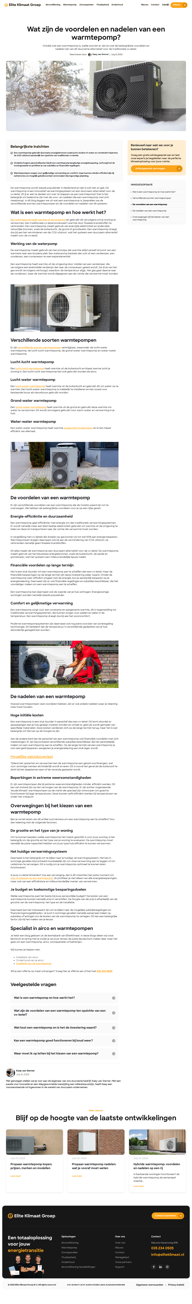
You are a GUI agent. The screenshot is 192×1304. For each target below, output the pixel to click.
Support (119, 1266)
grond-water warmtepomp (30, 407)
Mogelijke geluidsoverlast (32, 756)
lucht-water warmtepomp (30, 386)
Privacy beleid (176, 1285)
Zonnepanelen (69, 1252)
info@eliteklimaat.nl (167, 1255)
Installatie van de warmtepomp (33, 963)
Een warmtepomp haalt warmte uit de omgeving (38, 219)
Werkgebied (122, 1257)
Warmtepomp (69, 1247)
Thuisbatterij (68, 1257)
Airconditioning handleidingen (78, 1266)
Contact (120, 1252)
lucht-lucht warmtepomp (29, 368)
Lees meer (16, 1176)
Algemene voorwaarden (149, 1285)
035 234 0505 (162, 1248)
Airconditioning (70, 1242)
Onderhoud (67, 1262)
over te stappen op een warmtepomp (32, 878)
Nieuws (119, 1247)
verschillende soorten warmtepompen (39, 347)
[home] (22, 5)
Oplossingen (68, 1237)
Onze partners (123, 1262)
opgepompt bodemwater (78, 428)
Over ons (120, 1242)
